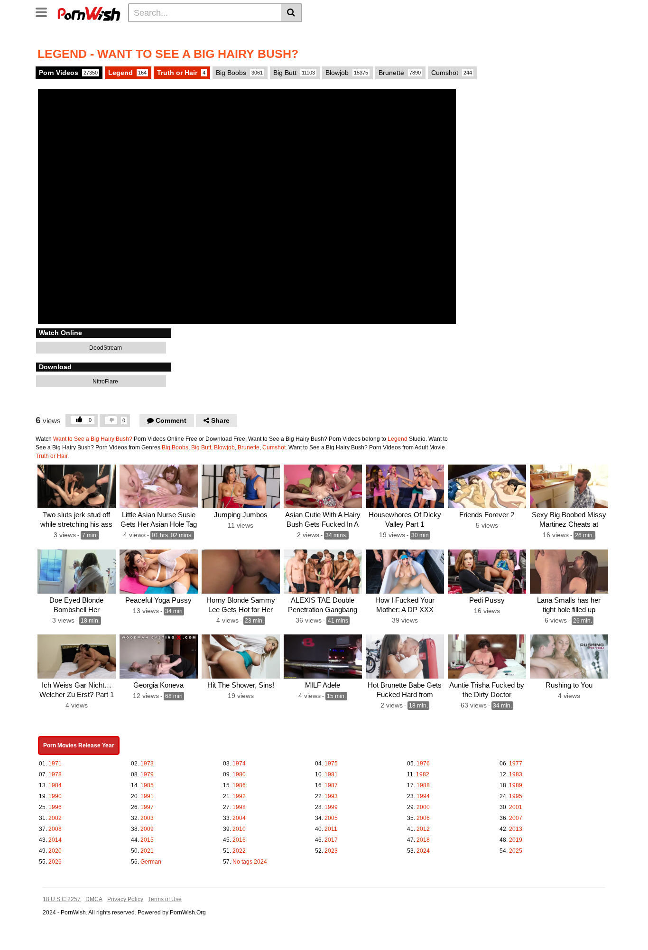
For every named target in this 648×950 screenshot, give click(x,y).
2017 (331, 840)
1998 (239, 807)
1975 (331, 763)
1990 (55, 796)
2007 (515, 818)
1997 (147, 807)
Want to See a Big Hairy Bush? (92, 439)
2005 (331, 818)
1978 (55, 774)
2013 (515, 829)
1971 (55, 763)
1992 (239, 796)
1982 (422, 774)
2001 (515, 807)
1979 (147, 774)
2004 (239, 818)
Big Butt (294, 72)
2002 (55, 818)
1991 (147, 796)
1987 (331, 785)
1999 (331, 807)
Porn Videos (68, 72)
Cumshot (451, 72)
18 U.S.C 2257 (62, 899)
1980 (239, 774)
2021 (147, 851)
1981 (331, 774)
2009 (147, 829)
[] (291, 12)
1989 (515, 785)
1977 (515, 763)
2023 (331, 851)
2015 (147, 840)
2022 (239, 851)
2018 (423, 840)
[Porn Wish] (88, 12)
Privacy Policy (125, 899)
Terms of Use (165, 899)
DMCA (93, 899)
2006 (423, 818)
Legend (127, 72)
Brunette (400, 72)
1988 (423, 785)
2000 (423, 807)
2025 (515, 851)
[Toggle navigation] (45, 11)
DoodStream (105, 348)
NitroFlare (104, 381)
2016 (239, 840)
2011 (330, 829)
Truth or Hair (181, 72)
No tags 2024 (249, 861)
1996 (55, 807)
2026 (55, 861)
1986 (239, 785)
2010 (239, 829)
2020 (55, 851)
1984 (55, 785)
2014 (55, 840)
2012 (423, 829)
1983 (515, 774)
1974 (239, 763)
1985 (147, 785)
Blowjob (346, 72)
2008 (55, 829)
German (150, 861)
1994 (423, 796)
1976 (423, 763)
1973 (147, 763)
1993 (331, 796)
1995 (515, 796)
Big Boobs (239, 72)
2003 (147, 818)
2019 (515, 840)
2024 (423, 851)
